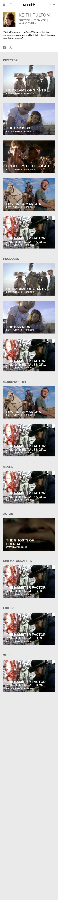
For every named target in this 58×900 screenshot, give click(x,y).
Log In (51, 5)
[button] (4, 4)
